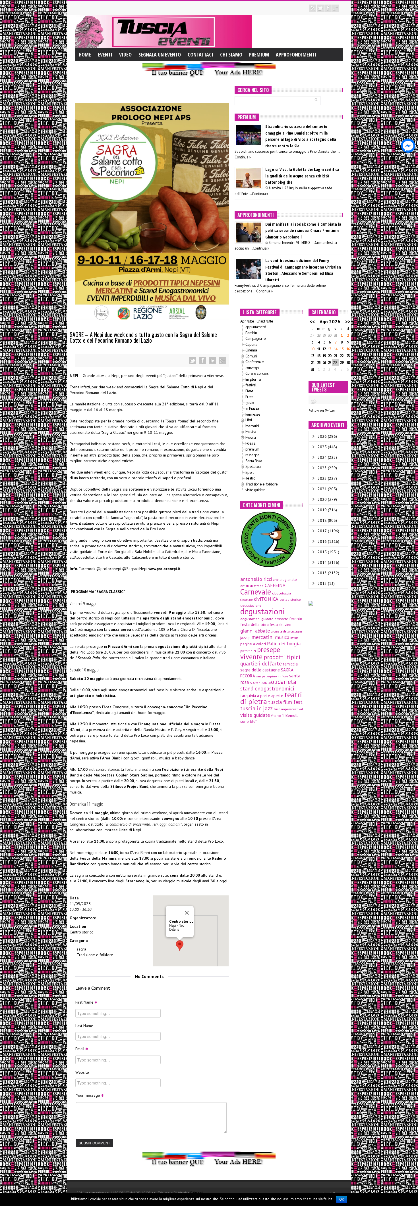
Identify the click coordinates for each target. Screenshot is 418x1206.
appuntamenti (255, 326)
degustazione (250, 605)
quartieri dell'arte (261, 663)
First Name (85, 1002)
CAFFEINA (275, 585)
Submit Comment (94, 1142)
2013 (322, 572)
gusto (249, 402)
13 (329, 348)
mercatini (263, 637)
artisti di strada (252, 586)
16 (347, 348)
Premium (259, 54)
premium (252, 449)
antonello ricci (256, 578)
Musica (250, 437)
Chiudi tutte (264, 321)
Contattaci (200, 54)
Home (85, 54)
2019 (322, 509)
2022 (322, 478)
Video (125, 54)
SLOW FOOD (258, 683)
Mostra (250, 431)
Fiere (249, 390)
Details (174, 929)
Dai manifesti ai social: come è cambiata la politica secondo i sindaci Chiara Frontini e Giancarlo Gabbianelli (303, 230)
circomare (246, 600)
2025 (322, 446)
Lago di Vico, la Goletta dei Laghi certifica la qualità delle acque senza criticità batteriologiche (302, 175)
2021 (322, 488)
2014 (322, 562)
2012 (322, 583)
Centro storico (82, 932)
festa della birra (254, 624)
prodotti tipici (282, 657)
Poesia (250, 443)
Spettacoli (252, 466)
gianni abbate (255, 630)
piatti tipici (248, 651)
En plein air (253, 379)
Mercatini (252, 425)
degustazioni (262, 611)
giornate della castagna (286, 631)
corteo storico (290, 599)
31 (335, 335)
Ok (341, 1199)
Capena (251, 344)
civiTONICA (266, 598)
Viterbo (276, 716)
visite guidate (255, 489)
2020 (322, 499)
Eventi (105, 54)
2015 (322, 551)
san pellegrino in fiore (272, 676)
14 (335, 348)
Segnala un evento (159, 54)
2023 (322, 467)
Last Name (84, 1025)
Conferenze (254, 361)
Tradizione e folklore (95, 954)
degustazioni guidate (256, 619)
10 (312, 348)
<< (312, 322)
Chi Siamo (231, 54)
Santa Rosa (253, 460)
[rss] (312, 8)
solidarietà (282, 682)
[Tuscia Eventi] (163, 31)
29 (323, 335)
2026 (322, 436)
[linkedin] (212, 360)
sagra (81, 949)
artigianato (288, 579)
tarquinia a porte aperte (261, 695)
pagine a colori (253, 643)
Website (82, 1072)
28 (318, 335)
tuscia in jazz (256, 708)
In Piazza (252, 408)
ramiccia (290, 664)
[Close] (187, 913)
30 (329, 335)
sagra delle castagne (260, 670)
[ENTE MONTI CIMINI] (268, 538)
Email (80, 1048)
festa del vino (280, 624)
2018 (322, 520)
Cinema (251, 350)
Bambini (251, 332)
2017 (322, 530)
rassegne (252, 454)
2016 (322, 541)
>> (347, 322)
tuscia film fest (285, 702)
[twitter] (320, 8)
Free (249, 396)
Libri (248, 419)
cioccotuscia (281, 593)
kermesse (252, 414)
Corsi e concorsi (257, 373)
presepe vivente (260, 653)
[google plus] (335, 8)
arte (275, 580)
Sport (249, 472)
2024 (322, 457)
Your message (88, 1095)
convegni (252, 367)
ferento (295, 618)
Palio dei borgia (284, 643)
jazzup (245, 637)
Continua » (243, 157)
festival (250, 385)
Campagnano (255, 338)
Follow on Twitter (322, 410)
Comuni (251, 356)
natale (294, 638)
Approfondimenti (296, 54)
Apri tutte (247, 321)
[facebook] (328, 8)
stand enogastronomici (267, 688)
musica (282, 637)
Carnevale (255, 591)
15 (341, 348)
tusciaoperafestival (288, 709)
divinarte (281, 619)
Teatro (250, 478)
